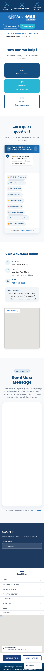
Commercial (22, 599)
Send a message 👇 (27, 230)
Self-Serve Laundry (22, 585)
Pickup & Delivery (22, 594)
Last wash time (14, 189)
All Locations (32, 658)
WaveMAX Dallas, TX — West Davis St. (25, 33)
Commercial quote (16, 212)
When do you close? (16, 183)
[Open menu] (38, 26)
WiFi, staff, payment (16, 224)
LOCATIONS (28, 26)
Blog (22, 608)
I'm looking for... (8, 541)
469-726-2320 (18, 283)
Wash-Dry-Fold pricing (17, 177)
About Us (22, 603)
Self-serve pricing (15, 200)
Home (7, 33)
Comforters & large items (18, 218)
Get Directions (12, 658)
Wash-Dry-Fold (22, 589)
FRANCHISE (12, 26)
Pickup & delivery (15, 206)
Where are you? (14, 194)
